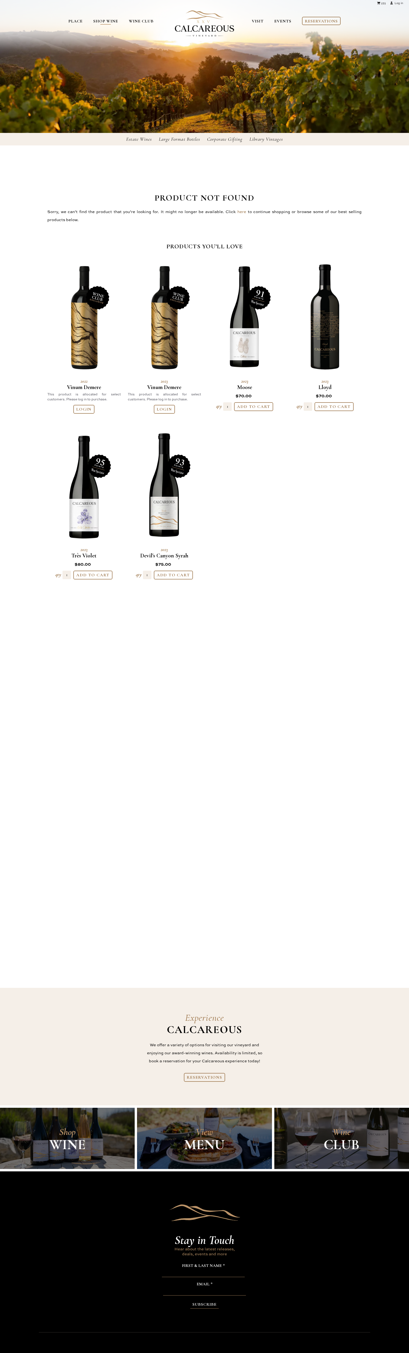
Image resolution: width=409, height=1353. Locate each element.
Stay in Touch (204, 1240)
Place (75, 21)
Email (203, 1284)
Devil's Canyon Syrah (164, 553)
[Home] (204, 35)
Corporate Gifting (224, 139)
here (241, 211)
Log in (399, 3)
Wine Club (141, 21)
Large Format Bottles (179, 139)
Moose (244, 384)
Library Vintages (266, 139)
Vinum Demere (84, 384)
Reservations (321, 21)
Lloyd (325, 384)
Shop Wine (105, 21)
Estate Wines (139, 139)
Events (282, 21)
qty (219, 406)
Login (84, 409)
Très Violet (84, 553)
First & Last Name (202, 1265)
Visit (258, 21)
